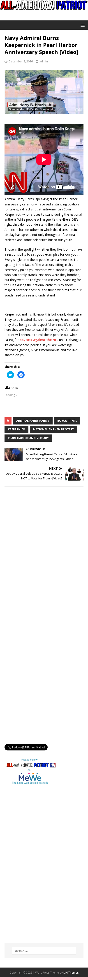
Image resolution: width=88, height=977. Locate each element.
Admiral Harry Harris (32, 421)
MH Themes (71, 973)
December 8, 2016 (21, 61)
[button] (82, 25)
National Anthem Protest (53, 429)
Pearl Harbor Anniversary (28, 438)
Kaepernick (16, 429)
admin (43, 61)
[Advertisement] (23, 869)
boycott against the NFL (39, 340)
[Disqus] (44, 549)
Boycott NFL (67, 421)
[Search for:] (44, 951)
